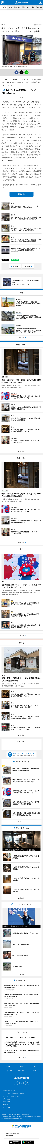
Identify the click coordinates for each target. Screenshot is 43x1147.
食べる (10, 7)
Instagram (27, 1083)
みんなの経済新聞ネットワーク (21, 1126)
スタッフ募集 (6, 1107)
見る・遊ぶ (17, 7)
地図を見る (22, 194)
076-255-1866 (15, 82)
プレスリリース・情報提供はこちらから (13, 1093)
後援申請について (7, 1104)
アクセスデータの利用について (11, 1096)
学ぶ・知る (39, 7)
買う (23, 7)
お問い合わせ (6, 1099)
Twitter (21, 1083)
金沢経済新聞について (9, 1090)
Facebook (16, 1083)
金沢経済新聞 (21, 2)
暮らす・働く (30, 7)
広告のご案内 (6, 1101)
